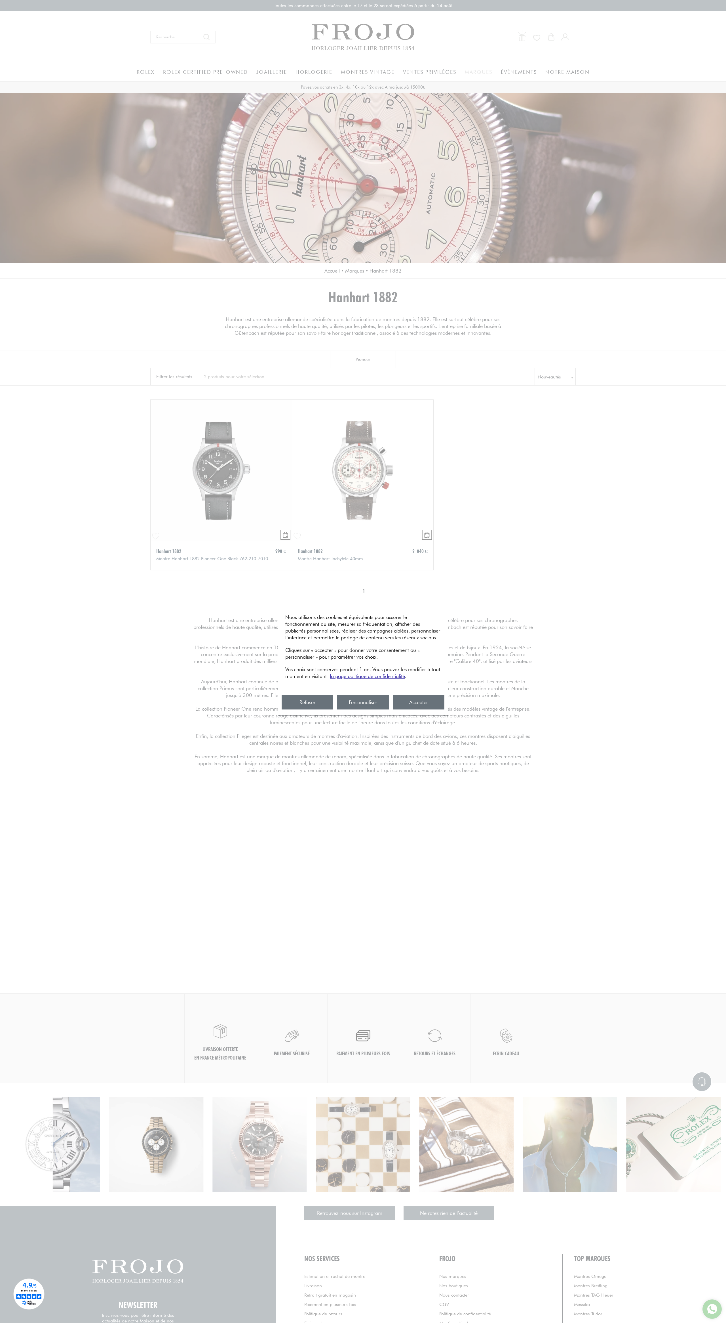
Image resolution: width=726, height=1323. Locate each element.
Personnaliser (363, 702)
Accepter (418, 702)
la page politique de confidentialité (367, 676)
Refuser (307, 702)
